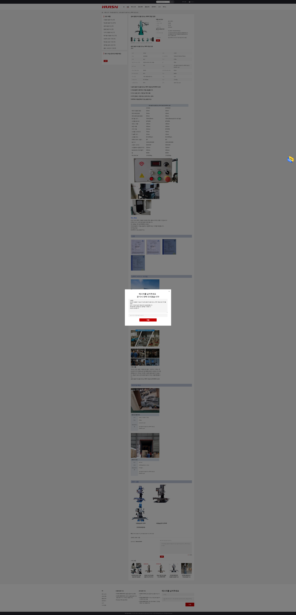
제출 (148, 320)
